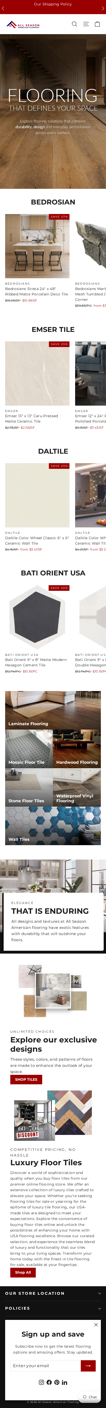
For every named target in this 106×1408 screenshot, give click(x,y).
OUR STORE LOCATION (35, 1293)
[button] (3, 8)
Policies (17, 1308)
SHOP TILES (26, 1079)
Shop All (23, 1272)
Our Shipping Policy (53, 4)
